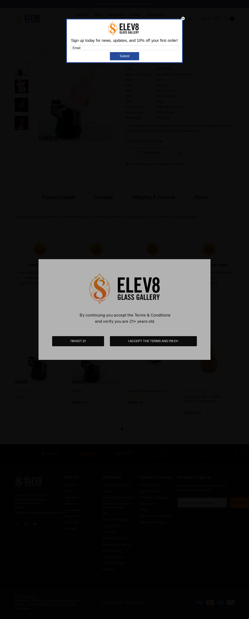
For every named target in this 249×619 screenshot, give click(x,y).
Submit (124, 56)
